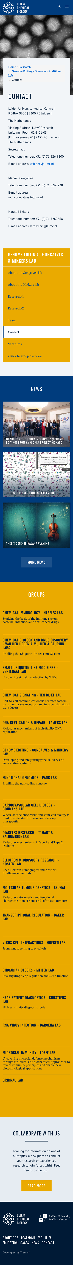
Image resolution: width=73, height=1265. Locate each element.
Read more (36, 1185)
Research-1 (16, 296)
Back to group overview (25, 356)
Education (10, 1242)
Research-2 (16, 308)
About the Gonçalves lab (25, 272)
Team (12, 320)
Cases (24, 1242)
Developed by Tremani (16, 1252)
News (35, 1242)
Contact (13, 332)
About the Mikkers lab (23, 284)
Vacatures (15, 344)
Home (12, 67)
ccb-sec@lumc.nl (42, 164)
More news (36, 562)
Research (25, 67)
